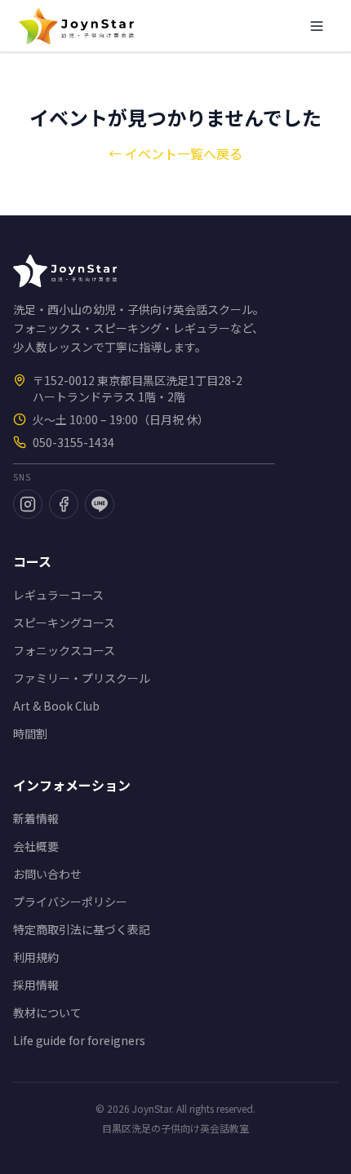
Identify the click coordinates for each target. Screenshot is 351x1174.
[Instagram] (27, 504)
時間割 (30, 733)
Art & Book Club (56, 706)
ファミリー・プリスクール (81, 678)
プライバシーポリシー (70, 901)
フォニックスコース (64, 650)
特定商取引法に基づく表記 (81, 929)
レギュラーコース (58, 595)
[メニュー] (316, 26)
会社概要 (36, 846)
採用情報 (36, 985)
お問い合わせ (47, 874)
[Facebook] (63, 504)
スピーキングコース (64, 622)
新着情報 (36, 818)
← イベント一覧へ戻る (175, 153)
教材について (47, 1012)
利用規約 (36, 957)
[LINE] (99, 504)
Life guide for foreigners (79, 1040)
